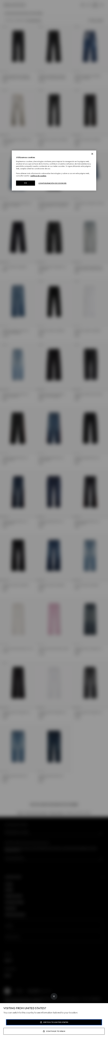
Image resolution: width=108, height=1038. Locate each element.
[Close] (54, 996)
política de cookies (38, 176)
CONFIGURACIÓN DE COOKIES (53, 183)
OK (25, 183)
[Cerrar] (92, 154)
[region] (54, 170)
